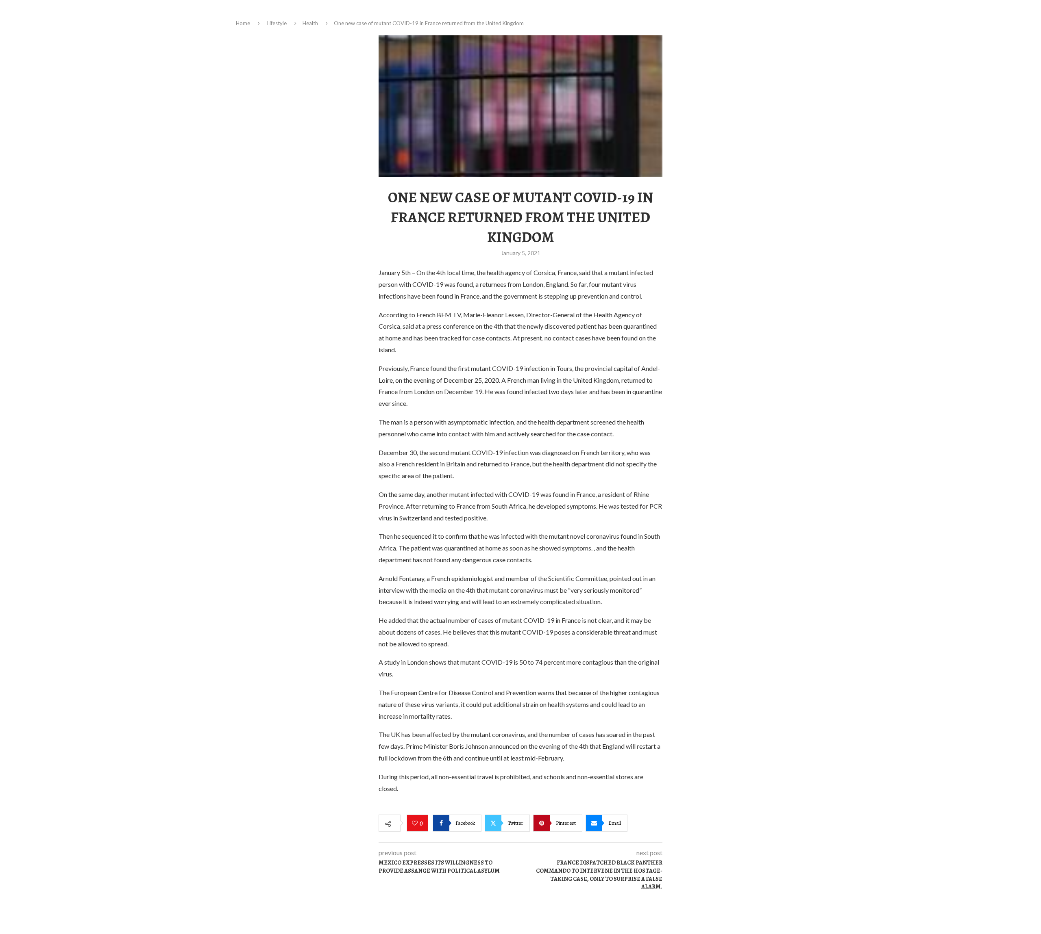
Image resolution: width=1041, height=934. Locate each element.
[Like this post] (416, 823)
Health (310, 23)
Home (243, 23)
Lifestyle (277, 23)
